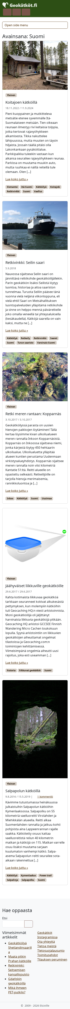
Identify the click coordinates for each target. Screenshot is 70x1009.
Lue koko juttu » (16, 179)
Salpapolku (28, 880)
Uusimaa (47, 498)
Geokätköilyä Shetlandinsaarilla (20, 947)
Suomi (26, 191)
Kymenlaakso (28, 875)
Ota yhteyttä (46, 942)
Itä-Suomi (26, 187)
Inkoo (10, 498)
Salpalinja (12, 880)
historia (11, 670)
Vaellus (38, 191)
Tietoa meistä (46, 946)
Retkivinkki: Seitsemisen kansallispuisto (18, 969)
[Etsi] (28, 923)
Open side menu (16, 25)
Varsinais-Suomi (46, 342)
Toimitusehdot (47, 955)
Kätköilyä (41, 187)
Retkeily (25, 338)
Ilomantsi (12, 187)
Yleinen (11, 95)
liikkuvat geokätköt (30, 670)
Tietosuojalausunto (51, 951)
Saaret (53, 338)
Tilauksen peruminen (52, 959)
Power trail (46, 875)
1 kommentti (45, 796)
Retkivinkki (13, 191)
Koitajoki (55, 187)
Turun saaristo (25, 342)
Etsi (4, 918)
